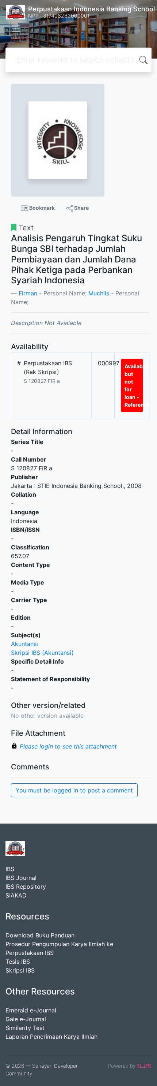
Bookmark (41, 208)
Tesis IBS (17, 961)
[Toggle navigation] (16, 28)
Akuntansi (24, 644)
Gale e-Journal (25, 1019)
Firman (28, 293)
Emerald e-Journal (30, 1010)
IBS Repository (25, 886)
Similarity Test (25, 1027)
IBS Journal (21, 877)
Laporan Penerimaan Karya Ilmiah (51, 1036)
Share (81, 208)
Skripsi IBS (20, 970)
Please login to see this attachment (68, 746)
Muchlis (98, 293)
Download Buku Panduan (39, 935)
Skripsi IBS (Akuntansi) (42, 652)
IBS (9, 869)
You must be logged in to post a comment (74, 790)
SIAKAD (16, 895)
